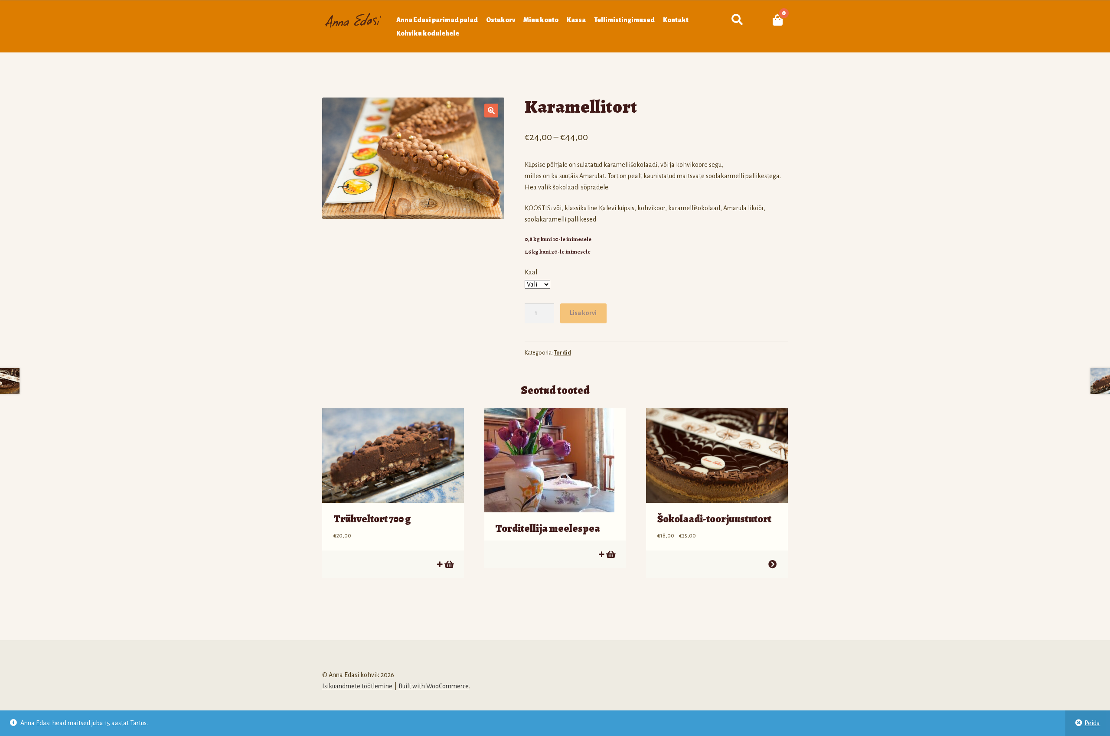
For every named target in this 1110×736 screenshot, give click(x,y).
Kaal (531, 272)
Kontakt (676, 19)
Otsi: (737, 20)
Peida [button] (1092, 723)
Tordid (562, 353)
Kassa (576, 19)
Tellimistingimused (624, 19)
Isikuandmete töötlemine (357, 686)
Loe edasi (610, 554)
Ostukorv (500, 19)
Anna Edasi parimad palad (437, 19)
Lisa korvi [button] (448, 564)
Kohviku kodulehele (427, 33)
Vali (772, 564)
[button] (491, 110)
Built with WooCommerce (433, 686)
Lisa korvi (583, 312)
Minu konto (540, 19)
